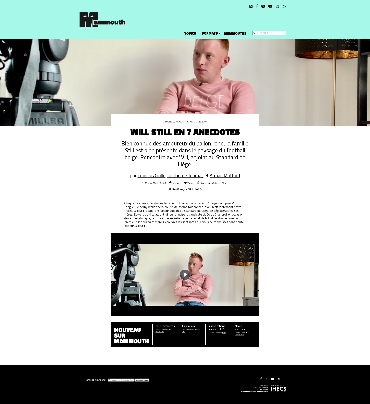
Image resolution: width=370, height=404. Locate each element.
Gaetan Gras (213, 333)
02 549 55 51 (263, 386)
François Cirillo (151, 175)
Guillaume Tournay (185, 175)
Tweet (190, 183)
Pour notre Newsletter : (96, 380)
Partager (176, 183)
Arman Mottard (225, 175)
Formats (210, 33)
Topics (190, 33)
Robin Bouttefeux (189, 330)
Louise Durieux (161, 330)
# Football (169, 122)
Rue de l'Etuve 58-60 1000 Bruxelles (260, 389)
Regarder (160, 332)
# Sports (180, 122)
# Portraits (200, 122)
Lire (183, 332)
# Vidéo (189, 122)
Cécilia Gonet (240, 333)
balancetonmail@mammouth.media (254, 391)
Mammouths (235, 33)
